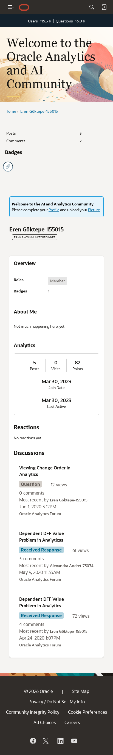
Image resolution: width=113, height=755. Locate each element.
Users (33, 21)
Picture (94, 209)
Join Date (56, 387)
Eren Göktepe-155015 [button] (68, 500)
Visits (56, 368)
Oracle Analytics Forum (40, 513)
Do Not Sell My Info (66, 701)
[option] (57, 281)
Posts (43, 133)
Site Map (80, 691)
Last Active (56, 406)
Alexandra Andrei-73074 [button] (72, 565)
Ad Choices (44, 722)
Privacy (36, 701)
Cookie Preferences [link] (87, 712)
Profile (54, 209)
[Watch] (73, 740)
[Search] (92, 7)
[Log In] (104, 7)
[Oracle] (32, 740)
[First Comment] (8, 166)
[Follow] (46, 740)
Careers (72, 722)
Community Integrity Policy (32, 712)
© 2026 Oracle (38, 691)
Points (77, 368)
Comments (43, 140)
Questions (64, 21)
